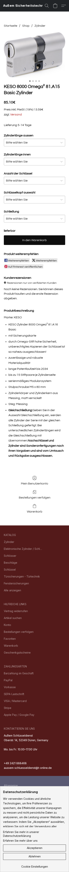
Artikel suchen (13, 618)
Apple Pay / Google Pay (19, 714)
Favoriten (10, 638)
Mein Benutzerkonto (34, 483)
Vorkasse (10, 687)
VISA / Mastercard (15, 701)
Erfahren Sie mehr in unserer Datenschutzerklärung (21, 833)
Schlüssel (10, 569)
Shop (26, 25)
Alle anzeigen (12, 590)
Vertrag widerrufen (16, 611)
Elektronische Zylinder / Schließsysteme (23, 548)
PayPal (8, 680)
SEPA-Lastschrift (14, 694)
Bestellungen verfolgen (34, 497)
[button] (27, 6)
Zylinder (39, 25)
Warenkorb (34, 511)
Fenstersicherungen (16, 583)
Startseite (10, 25)
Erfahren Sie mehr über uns (20, 840)
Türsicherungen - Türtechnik (22, 576)
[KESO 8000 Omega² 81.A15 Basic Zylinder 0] (34, 55)
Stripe (7, 707)
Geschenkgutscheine (17, 652)
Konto (7, 624)
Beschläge (10, 562)
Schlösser (10, 555)
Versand (16, 114)
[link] (34, 865)
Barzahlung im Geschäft (19, 673)
